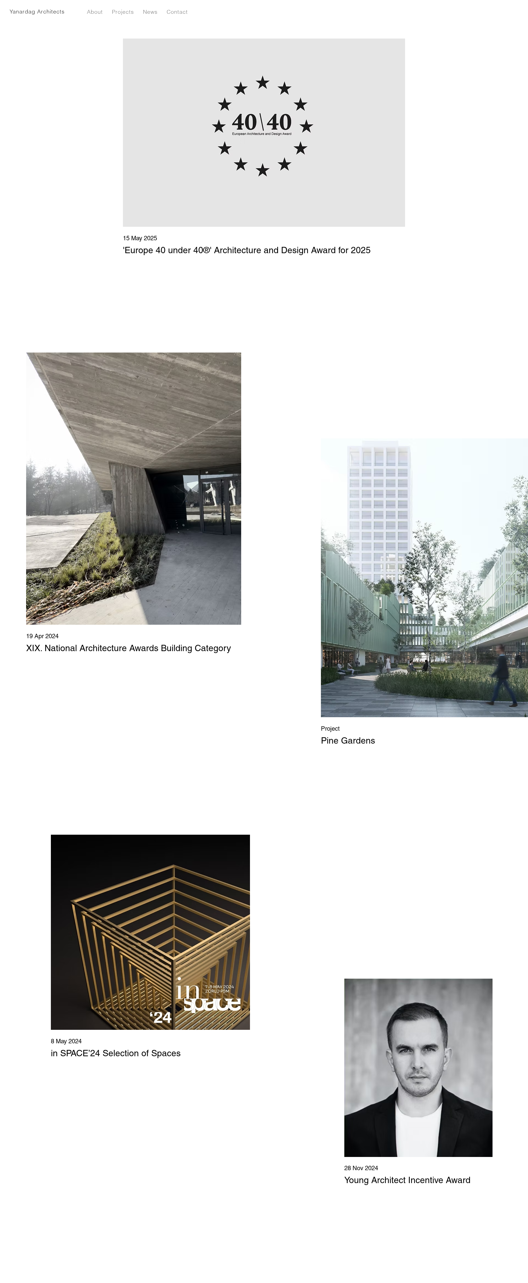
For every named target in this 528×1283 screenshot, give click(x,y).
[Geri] (16, 631)
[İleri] (511, 631)
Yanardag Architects (37, 11)
